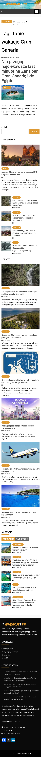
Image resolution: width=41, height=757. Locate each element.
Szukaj (4, 127)
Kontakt (4, 658)
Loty (15, 242)
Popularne (8, 539)
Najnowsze (22, 539)
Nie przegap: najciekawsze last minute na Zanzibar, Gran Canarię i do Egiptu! (20, 71)
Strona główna (7, 649)
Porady (16, 197)
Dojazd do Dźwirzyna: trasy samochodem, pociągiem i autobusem (24, 217)
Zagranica (18, 597)
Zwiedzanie (18, 544)
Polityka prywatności (9, 652)
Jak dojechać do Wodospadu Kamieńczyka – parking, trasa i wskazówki (25, 202)
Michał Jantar (14, 721)
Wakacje (7, 87)
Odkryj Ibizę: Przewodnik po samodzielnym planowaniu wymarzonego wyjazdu (24, 602)
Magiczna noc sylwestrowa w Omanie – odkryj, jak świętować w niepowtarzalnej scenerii (25, 562)
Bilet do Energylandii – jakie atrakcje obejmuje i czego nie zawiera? (24, 232)
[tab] (8, 539)
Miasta (5, 168)
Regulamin (5, 655)
